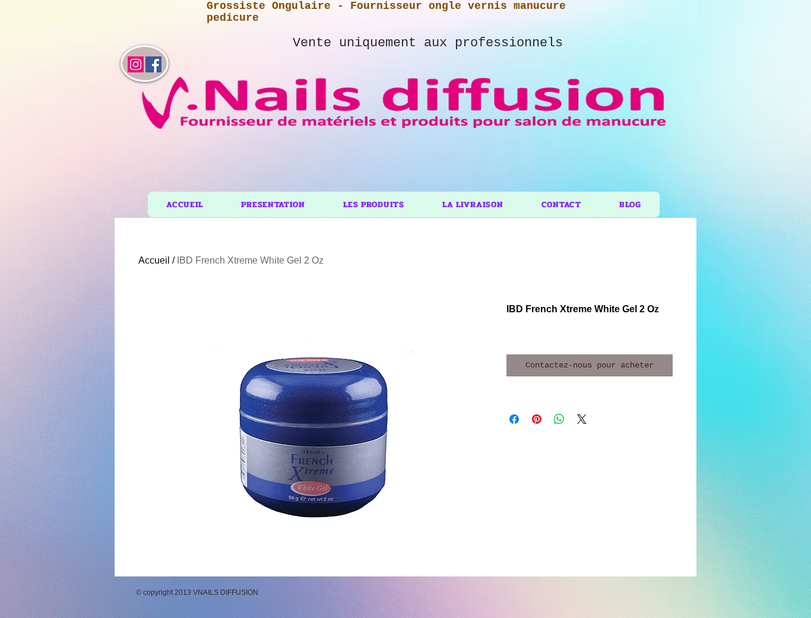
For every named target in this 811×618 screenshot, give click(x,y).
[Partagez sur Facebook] (514, 419)
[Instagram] (136, 64)
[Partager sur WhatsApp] (559, 419)
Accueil (154, 260)
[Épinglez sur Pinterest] (537, 419)
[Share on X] (582, 419)
